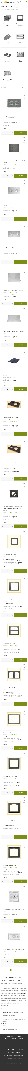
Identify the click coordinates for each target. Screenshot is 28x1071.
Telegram (12, 1045)
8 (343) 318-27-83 (10, 1049)
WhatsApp (15, 1045)
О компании (10, 1036)
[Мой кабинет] (23, 2)
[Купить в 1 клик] (24, 98)
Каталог (19, 1036)
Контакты (14, 1041)
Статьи (21, 1038)
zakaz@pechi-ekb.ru (15, 1052)
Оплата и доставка (10, 1038)
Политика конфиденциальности (15, 1058)
